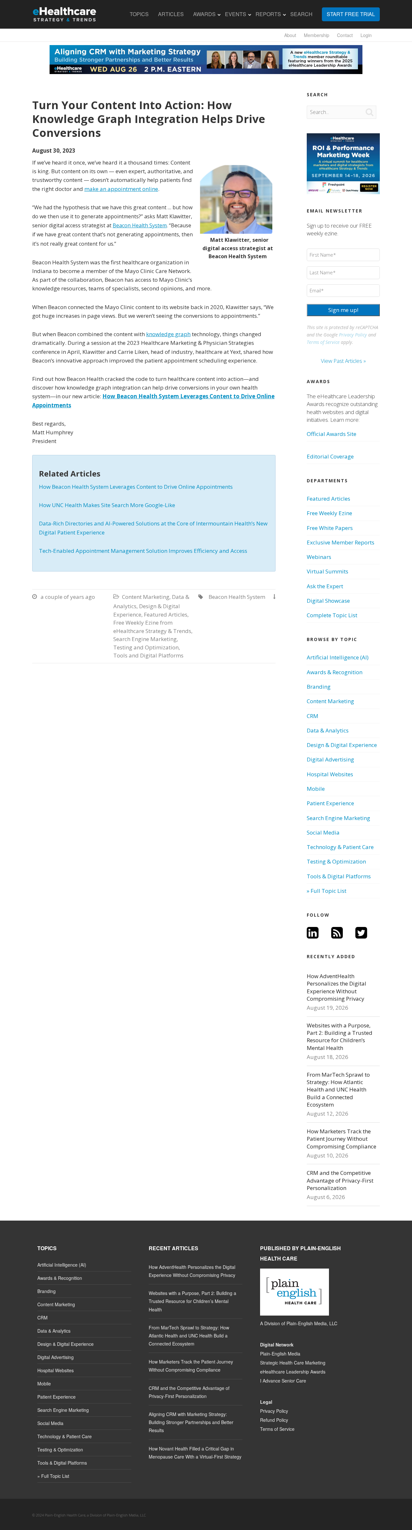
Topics (139, 14)
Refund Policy (274, 1420)
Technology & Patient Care (340, 847)
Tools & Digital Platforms (339, 876)
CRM (312, 716)
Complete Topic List (332, 615)
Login (366, 35)
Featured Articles (165, 614)
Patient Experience (330, 803)
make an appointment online (121, 189)
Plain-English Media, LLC (311, 1323)
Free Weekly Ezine (329, 513)
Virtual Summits (327, 571)
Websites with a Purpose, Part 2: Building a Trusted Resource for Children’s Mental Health (339, 1037)
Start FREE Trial (351, 14)
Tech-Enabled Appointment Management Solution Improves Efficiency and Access (143, 550)
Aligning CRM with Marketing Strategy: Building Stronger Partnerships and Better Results (191, 1422)
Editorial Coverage (330, 456)
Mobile (316, 788)
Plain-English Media (280, 1353)
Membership (316, 35)
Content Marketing (145, 596)
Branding (319, 686)
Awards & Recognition (334, 672)
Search (301, 14)
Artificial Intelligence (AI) (338, 657)
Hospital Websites (330, 774)
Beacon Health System (140, 225)
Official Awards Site (331, 434)
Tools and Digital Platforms (148, 655)
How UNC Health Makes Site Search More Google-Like (107, 505)
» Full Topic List (326, 890)
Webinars (319, 557)
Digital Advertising (330, 759)
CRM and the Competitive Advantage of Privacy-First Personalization (340, 1180)
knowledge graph (168, 334)
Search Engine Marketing (145, 639)
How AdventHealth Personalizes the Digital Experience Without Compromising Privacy (336, 987)
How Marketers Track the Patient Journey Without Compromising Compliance (341, 1139)
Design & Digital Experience (342, 745)
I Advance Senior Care (283, 1380)
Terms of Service (323, 342)
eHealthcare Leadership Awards (292, 1371)
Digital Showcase (328, 600)
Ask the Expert (325, 586)
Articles (171, 14)
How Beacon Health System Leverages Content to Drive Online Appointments (136, 486)
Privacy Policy (353, 335)
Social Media (323, 832)
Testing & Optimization (336, 861)
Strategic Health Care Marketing (292, 1362)
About (290, 35)
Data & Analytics (328, 730)
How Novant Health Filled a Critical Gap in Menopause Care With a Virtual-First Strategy (195, 1452)
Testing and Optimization (146, 647)
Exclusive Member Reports (340, 542)
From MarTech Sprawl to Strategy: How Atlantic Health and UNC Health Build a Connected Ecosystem (338, 1090)
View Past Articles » (343, 360)
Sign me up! (343, 310)
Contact (345, 35)
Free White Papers (330, 528)
